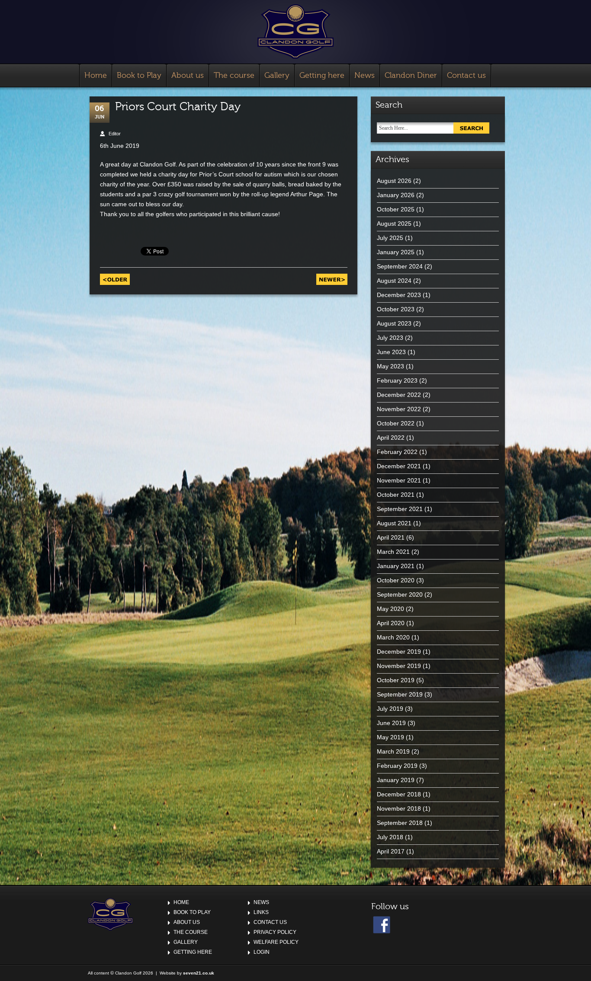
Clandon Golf (295, 31)
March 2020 (393, 637)
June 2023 (391, 351)
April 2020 (391, 623)
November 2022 (399, 409)
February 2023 (397, 380)
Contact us (466, 75)
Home (95, 75)
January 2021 (395, 565)
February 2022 (397, 451)
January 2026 (395, 195)
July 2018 (390, 837)
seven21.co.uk (198, 973)
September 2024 (400, 266)
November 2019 (399, 665)
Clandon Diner (411, 75)
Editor (115, 133)
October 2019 (395, 680)
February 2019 (397, 765)
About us (187, 75)
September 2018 (400, 822)
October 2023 (395, 309)
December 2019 (399, 651)
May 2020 (390, 608)
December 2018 (399, 794)
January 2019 (395, 779)
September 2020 (400, 594)
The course (234, 75)
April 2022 (391, 437)
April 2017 (391, 851)
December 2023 (399, 294)
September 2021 (400, 508)
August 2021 (394, 523)
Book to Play (139, 75)
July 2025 (390, 237)
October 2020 (395, 580)
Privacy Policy (275, 932)
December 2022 (399, 394)
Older (115, 279)
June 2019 (391, 722)
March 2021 (393, 551)
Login (262, 952)
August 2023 (394, 323)
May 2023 (390, 366)
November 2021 (399, 480)
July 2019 (390, 708)
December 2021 (399, 466)
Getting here (321, 75)
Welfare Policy (276, 942)
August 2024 (394, 280)
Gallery (276, 75)
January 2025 (395, 252)
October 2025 (395, 209)
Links (261, 912)
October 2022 (395, 423)
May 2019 (390, 737)
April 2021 (391, 537)
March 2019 (393, 751)
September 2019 (400, 694)
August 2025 (394, 223)
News (364, 75)
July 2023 (390, 337)
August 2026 (394, 180)
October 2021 (395, 494)
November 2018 (399, 808)
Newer (331, 279)
